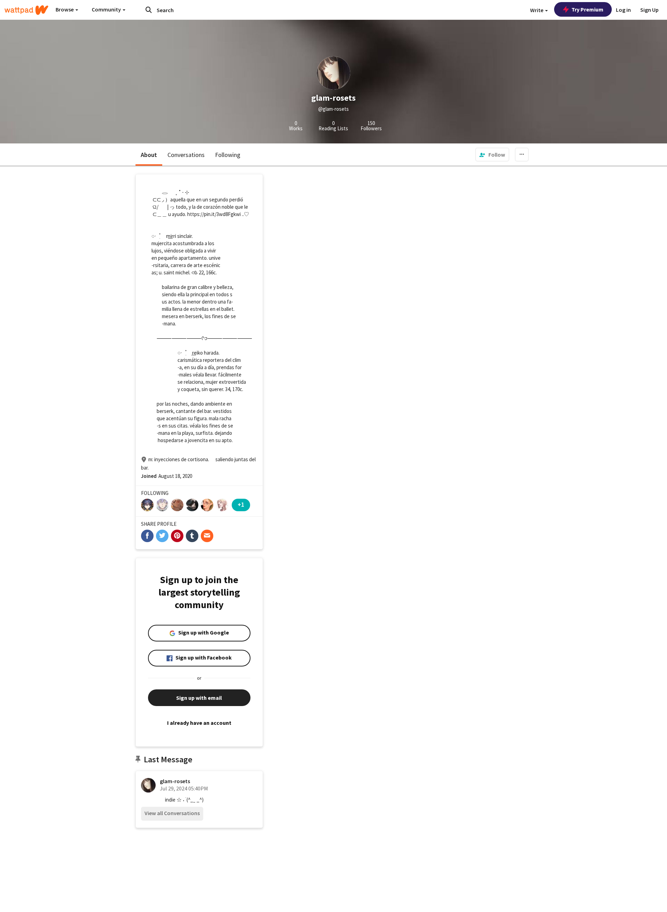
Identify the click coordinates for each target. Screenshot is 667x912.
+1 (241, 504)
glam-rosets (175, 781)
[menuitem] (492, 154)
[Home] (26, 10)
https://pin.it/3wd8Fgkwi (214, 214)
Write (537, 10)
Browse (65, 9)
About (149, 155)
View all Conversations (172, 813)
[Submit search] (148, 9)
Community (107, 9)
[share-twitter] (162, 536)
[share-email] (207, 536)
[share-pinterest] (177, 536)
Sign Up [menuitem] (649, 9)
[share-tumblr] (192, 536)
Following (227, 155)
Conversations (186, 155)
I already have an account (199, 722)
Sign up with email (199, 697)
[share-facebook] (147, 536)
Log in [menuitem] (623, 9)
